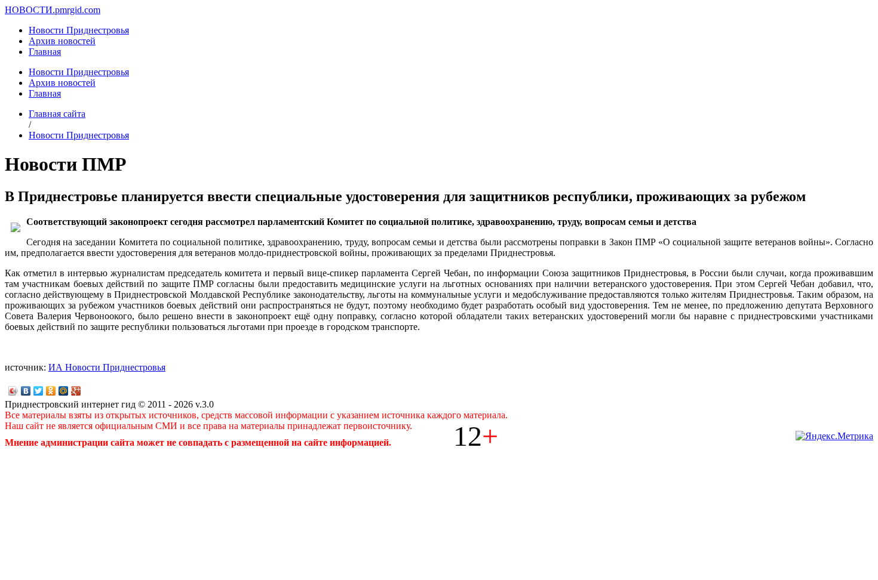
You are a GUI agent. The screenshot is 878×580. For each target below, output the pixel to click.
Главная (45, 52)
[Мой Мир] (63, 391)
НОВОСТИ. (30, 10)
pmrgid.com (77, 10)
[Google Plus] (76, 391)
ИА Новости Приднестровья (106, 367)
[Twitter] (38, 391)
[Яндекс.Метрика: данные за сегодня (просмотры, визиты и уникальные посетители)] (834, 436)
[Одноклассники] (51, 391)
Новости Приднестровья (79, 30)
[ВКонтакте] (26, 391)
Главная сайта (57, 114)
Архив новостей (62, 41)
